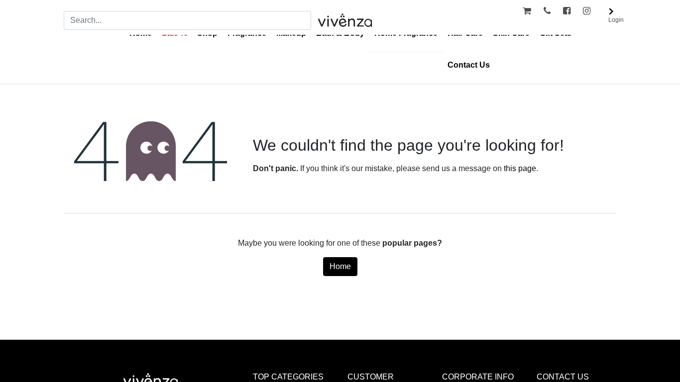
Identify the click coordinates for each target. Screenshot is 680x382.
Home (340, 266)
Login (616, 19)
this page (520, 168)
